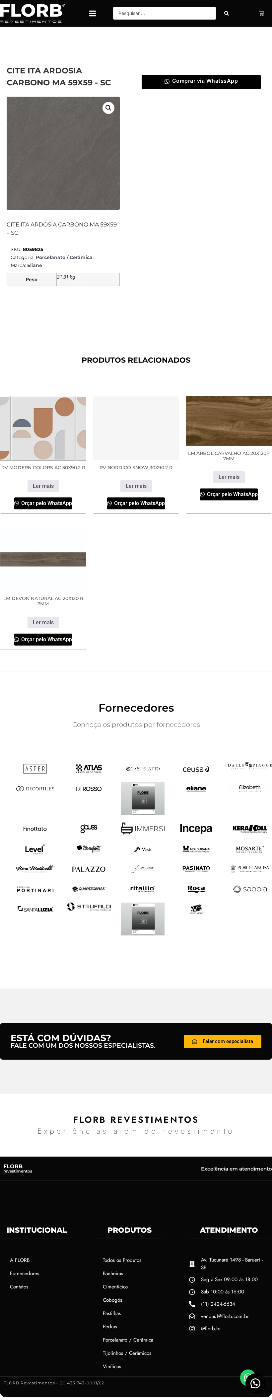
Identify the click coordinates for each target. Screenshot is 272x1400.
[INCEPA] (196, 833)
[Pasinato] (196, 873)
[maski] (143, 853)
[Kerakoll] (250, 833)
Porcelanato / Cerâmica (64, 257)
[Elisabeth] (250, 793)
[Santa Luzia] (35, 913)
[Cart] (261, 13)
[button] (108, 108)
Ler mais (43, 486)
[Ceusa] (196, 773)
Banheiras (113, 1273)
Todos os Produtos (122, 1260)
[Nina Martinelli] (35, 873)
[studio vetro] (143, 933)
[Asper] (35, 773)
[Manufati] (89, 853)
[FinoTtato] (35, 833)
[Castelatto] (143, 773)
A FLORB (20, 1260)
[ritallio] (143, 893)
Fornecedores (24, 1273)
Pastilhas (112, 1313)
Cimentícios (115, 1286)
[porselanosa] (250, 873)
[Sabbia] (250, 893)
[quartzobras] (89, 893)
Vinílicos (112, 1366)
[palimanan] (143, 873)
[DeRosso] (89, 793)
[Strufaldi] (89, 908)
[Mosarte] (250, 853)
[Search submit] (226, 13)
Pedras (110, 1326)
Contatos (19, 1286)
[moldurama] (196, 853)
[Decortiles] (35, 793)
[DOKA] (143, 813)
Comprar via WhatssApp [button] (205, 80)
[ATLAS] (89, 773)
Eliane (34, 265)
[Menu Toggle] (92, 13)
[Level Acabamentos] (35, 853)
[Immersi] (143, 832)
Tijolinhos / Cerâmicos (127, 1353)
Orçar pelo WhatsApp (46, 503)
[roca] (196, 893)
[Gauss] (89, 833)
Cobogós (112, 1300)
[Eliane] (196, 793)
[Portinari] (35, 893)
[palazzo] (89, 873)
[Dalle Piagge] (250, 767)
